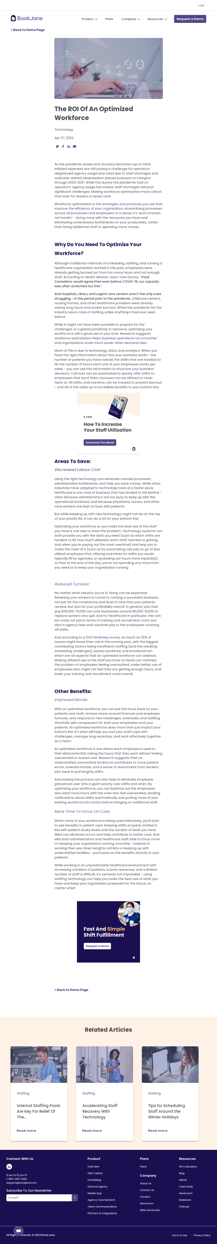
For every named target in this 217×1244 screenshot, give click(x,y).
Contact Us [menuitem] (147, 1190)
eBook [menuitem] (183, 1180)
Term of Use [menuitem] (179, 1235)
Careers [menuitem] (145, 1197)
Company (129, 19)
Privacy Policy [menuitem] (202, 1235)
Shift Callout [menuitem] (95, 1173)
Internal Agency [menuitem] (98, 1186)
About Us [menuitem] (145, 1183)
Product (88, 19)
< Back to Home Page (28, 30)
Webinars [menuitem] (185, 1200)
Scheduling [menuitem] (94, 1180)
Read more (26, 1130)
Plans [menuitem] (143, 1166)
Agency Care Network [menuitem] (101, 1200)
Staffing (23, 1093)
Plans (109, 19)
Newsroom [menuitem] (146, 1203)
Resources (155, 19)
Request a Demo (190, 19)
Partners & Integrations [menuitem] (102, 1213)
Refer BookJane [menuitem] (150, 1210)
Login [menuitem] (201, 5)
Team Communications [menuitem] (102, 1206)
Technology (63, 129)
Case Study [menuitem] (186, 1186)
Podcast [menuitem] (184, 1206)
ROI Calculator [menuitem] (188, 1166)
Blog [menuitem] (181, 1173)
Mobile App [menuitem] (95, 1193)
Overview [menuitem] (93, 1166)
